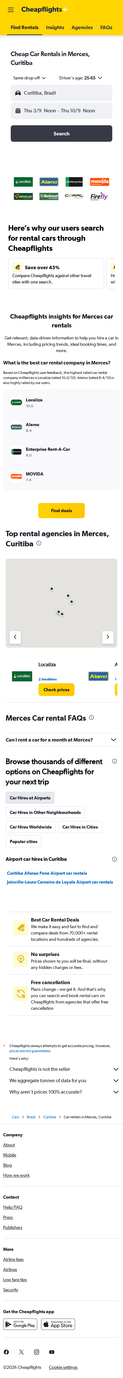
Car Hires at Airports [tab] (30, 797)
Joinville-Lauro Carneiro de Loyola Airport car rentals (60, 882)
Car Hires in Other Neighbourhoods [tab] (45, 812)
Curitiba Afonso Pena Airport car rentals (47, 873)
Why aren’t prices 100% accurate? (45, 1092)
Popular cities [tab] (23, 841)
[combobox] (30, 78)
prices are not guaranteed (29, 1051)
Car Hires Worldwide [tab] (31, 826)
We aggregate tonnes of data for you (47, 1080)
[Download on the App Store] (58, 1324)
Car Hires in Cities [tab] (80, 826)
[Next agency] (108, 637)
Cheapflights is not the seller (39, 1069)
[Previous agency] (15, 637)
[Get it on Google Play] (20, 1324)
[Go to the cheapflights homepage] (44, 10)
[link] (61, 510)
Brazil (31, 1117)
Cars (15, 1117)
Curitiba (49, 1117)
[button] (11, 10)
